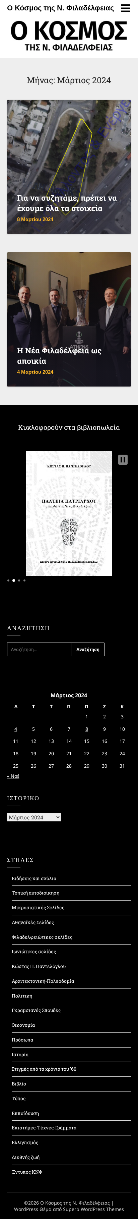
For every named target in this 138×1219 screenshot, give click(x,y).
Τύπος (18, 1098)
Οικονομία (23, 1025)
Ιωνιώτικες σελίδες (34, 951)
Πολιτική (22, 996)
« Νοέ (13, 776)
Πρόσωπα (22, 1039)
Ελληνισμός (25, 1142)
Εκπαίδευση (25, 1113)
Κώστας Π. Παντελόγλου (39, 966)
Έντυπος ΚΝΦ (27, 1172)
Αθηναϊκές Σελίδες (33, 922)
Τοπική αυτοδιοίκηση (35, 893)
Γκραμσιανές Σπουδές (36, 1010)
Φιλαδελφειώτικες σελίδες (42, 937)
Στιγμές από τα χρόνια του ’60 (44, 1069)
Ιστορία (20, 1054)
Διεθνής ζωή (26, 1157)
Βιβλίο (19, 1083)
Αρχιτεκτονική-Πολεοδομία (43, 981)
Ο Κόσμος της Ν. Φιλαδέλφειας (60, 8)
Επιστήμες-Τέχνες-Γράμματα (44, 1127)
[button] (123, 460)
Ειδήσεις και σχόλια (34, 878)
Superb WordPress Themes (93, 1209)
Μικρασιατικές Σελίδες (38, 907)
